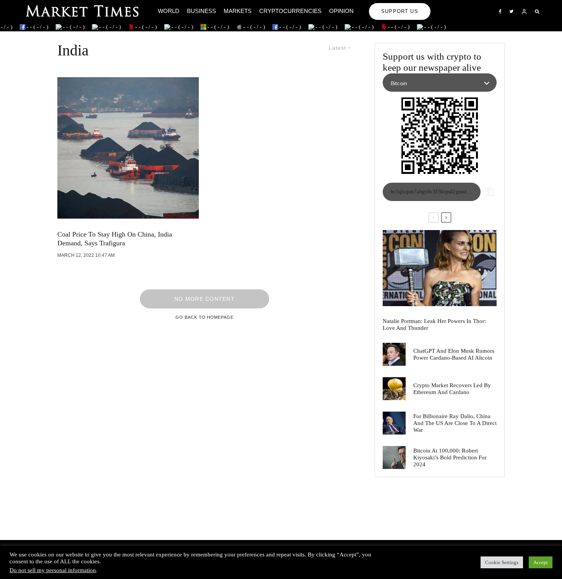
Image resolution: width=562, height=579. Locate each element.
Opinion (341, 11)
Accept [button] (540, 562)
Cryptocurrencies (290, 11)
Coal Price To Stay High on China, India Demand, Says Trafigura (114, 238)
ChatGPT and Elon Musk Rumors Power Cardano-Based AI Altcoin (453, 354)
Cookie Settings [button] (501, 562)
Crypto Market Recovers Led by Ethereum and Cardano (452, 388)
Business (201, 11)
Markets (238, 11)
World (168, 11)
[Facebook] (500, 11)
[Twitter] (511, 11)
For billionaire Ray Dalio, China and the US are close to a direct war (455, 423)
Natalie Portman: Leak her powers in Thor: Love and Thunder (434, 324)
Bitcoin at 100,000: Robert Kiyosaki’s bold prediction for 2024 (450, 457)
